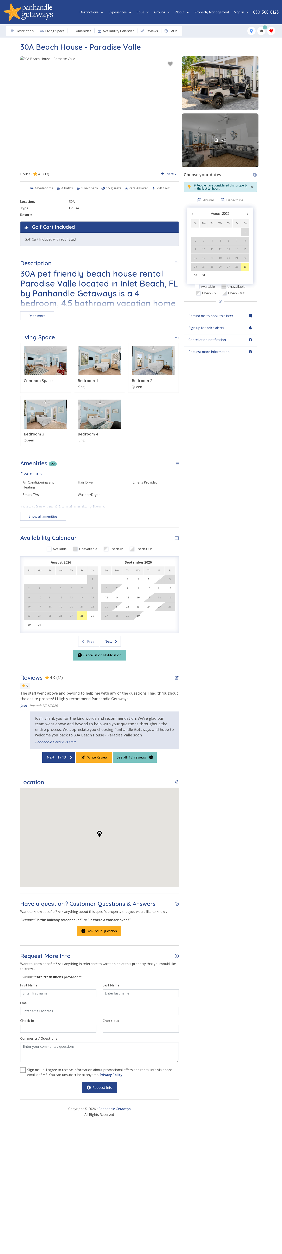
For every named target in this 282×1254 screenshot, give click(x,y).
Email (24, 1003)
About (180, 12)
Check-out (111, 1020)
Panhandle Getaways (114, 1109)
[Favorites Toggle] (271, 31)
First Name (29, 985)
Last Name (111, 985)
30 (195, 275)
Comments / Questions (38, 1038)
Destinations (89, 12)
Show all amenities (43, 516)
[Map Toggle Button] (251, 31)
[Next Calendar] (248, 214)
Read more (37, 316)
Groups (159, 12)
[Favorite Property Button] (170, 64)
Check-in (27, 1020)
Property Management (211, 12)
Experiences (118, 12)
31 (203, 275)
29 (245, 266)
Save (140, 12)
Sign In (239, 12)
